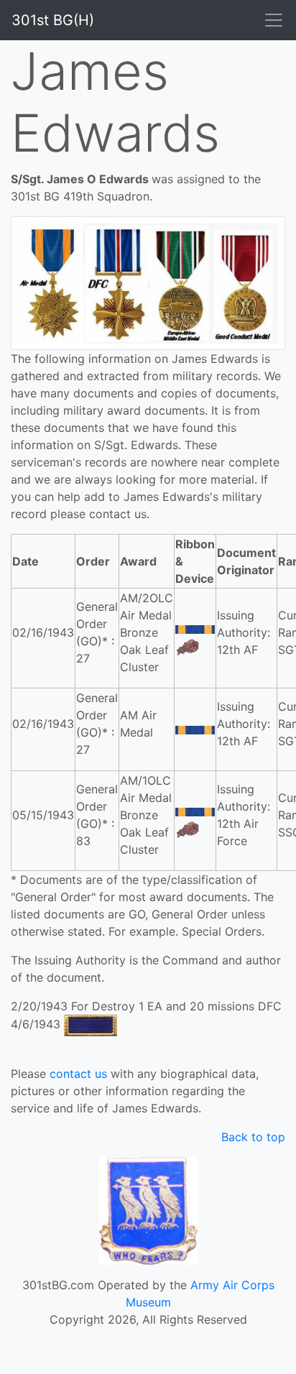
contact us (78, 1073)
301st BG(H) (52, 20)
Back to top (253, 1137)
